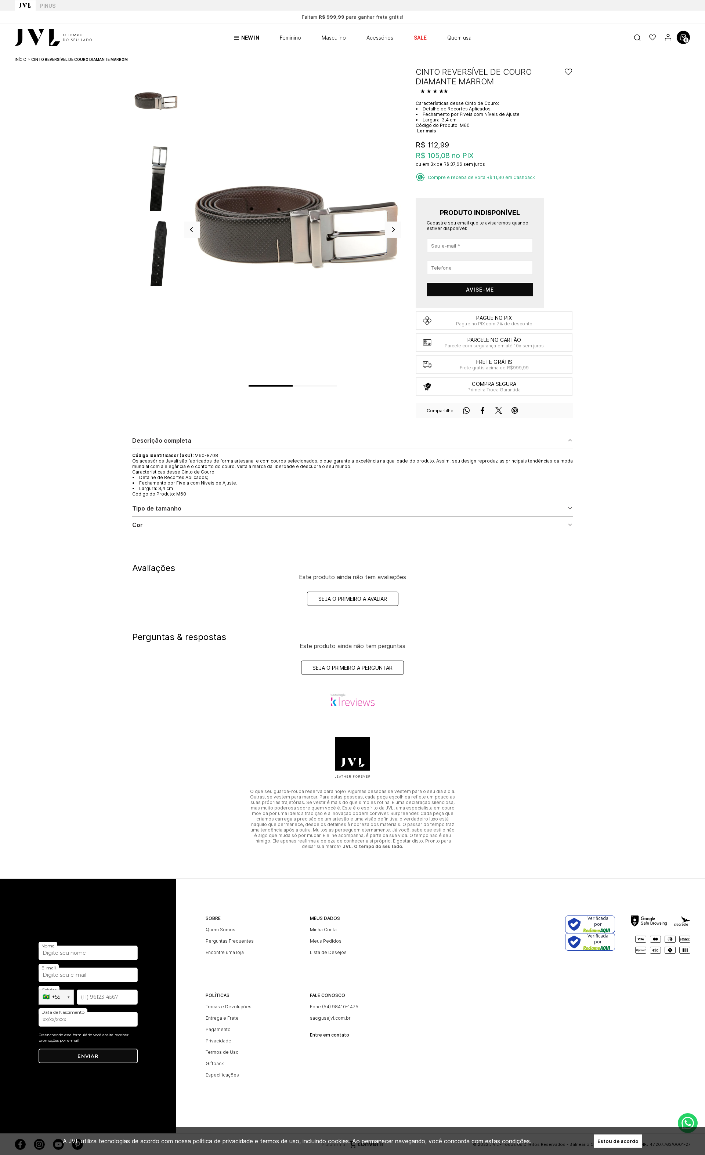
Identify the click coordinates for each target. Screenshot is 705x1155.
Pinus (47, 6)
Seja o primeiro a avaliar (352, 599)
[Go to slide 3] (326, 386)
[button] (155, 101)
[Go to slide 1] (271, 386)
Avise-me (480, 289)
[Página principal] (53, 37)
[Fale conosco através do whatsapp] (687, 1123)
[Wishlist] (652, 37)
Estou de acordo (618, 1141)
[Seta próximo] (393, 230)
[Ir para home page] (25, 5)
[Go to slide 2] (304, 386)
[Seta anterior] (192, 230)
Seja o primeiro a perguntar (352, 668)
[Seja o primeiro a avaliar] (435, 92)
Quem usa (459, 37)
